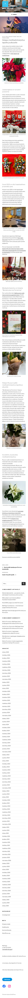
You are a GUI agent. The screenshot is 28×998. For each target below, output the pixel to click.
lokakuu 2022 (5, 791)
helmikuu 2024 (6, 742)
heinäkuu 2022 (6, 800)
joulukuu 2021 (6, 821)
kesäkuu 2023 (6, 767)
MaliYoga (8, 9)
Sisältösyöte (5, 927)
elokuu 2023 (5, 760)
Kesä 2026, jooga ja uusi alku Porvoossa (12, 602)
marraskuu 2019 (6, 896)
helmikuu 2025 (6, 706)
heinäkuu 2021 (6, 836)
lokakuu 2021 (5, 827)
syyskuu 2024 (6, 721)
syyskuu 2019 (5, 902)
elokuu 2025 (5, 688)
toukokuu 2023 (6, 770)
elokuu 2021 (5, 833)
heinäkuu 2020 (6, 872)
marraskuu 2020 (6, 860)
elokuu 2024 (5, 724)
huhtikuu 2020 (6, 881)
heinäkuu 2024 (6, 727)
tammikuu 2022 (6, 818)
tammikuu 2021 (6, 854)
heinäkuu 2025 (6, 691)
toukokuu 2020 (6, 878)
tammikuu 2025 (6, 709)
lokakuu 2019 (5, 899)
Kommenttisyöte (6, 930)
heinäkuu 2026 (6, 655)
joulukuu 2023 (6, 748)
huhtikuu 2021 (6, 845)
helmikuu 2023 (6, 779)
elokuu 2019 (5, 905)
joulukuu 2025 (6, 676)
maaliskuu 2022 (6, 812)
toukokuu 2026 (6, 661)
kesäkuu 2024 (6, 730)
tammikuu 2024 (6, 745)
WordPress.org (6, 933)
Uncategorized (6, 915)
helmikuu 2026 (6, 670)
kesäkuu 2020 (6, 875)
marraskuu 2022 (6, 788)
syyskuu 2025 (6, 685)
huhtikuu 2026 (6, 664)
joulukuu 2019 (6, 893)
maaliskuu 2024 (6, 739)
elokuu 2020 (5, 869)
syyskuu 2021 (5, 830)
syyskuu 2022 (6, 794)
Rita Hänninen (6, 636)
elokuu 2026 (5, 652)
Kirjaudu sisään (6, 924)
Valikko (15, 14)
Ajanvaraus (7, 979)
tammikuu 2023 (6, 782)
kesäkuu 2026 (6, 658)
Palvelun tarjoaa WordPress (9, 994)
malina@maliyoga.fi (7, 949)
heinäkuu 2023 (6, 764)
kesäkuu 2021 (5, 839)
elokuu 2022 (5, 797)
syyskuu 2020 (6, 866)
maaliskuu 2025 (6, 703)
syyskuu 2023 (6, 757)
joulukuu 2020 (6, 857)
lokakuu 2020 (5, 863)
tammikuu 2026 (6, 673)
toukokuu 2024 (6, 733)
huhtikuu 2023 (6, 773)
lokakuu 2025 (5, 682)
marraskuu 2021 (6, 824)
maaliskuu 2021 (6, 848)
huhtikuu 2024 (6, 736)
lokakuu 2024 (5, 718)
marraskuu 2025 (6, 679)
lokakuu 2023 (5, 754)
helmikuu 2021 (6, 851)
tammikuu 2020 (6, 890)
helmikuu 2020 (6, 887)
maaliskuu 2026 (6, 667)
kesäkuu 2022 (6, 803)
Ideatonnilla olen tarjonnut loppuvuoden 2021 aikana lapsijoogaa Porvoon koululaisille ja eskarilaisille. (14, 250)
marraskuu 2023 (6, 751)
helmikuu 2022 (6, 815)
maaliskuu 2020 (6, 884)
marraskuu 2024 (6, 715)
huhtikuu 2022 (6, 809)
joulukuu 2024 (6, 712)
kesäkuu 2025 (6, 694)
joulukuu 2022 (6, 785)
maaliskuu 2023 (6, 776)
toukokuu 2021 (6, 842)
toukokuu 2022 (6, 806)
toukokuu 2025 (6, 697)
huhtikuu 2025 (6, 700)
